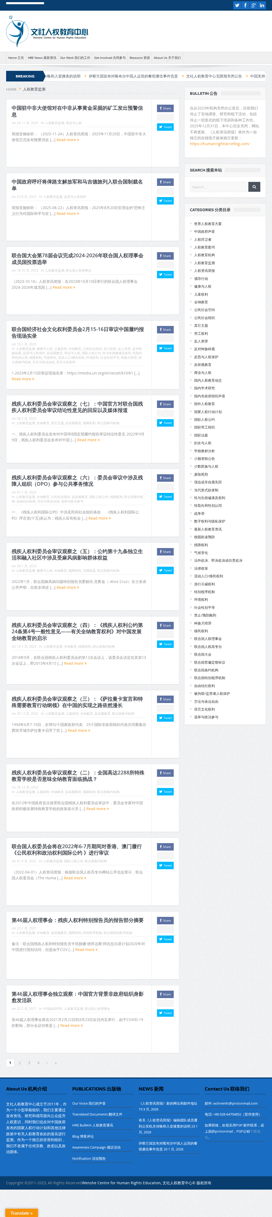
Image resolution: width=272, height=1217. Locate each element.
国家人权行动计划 (208, 411)
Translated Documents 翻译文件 (97, 1114)
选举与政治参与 (72, 501)
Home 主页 (16, 58)
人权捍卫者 (202, 239)
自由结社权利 (26, 501)
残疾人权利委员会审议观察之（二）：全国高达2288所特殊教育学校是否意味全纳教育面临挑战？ (78, 776)
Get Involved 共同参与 (110, 58)
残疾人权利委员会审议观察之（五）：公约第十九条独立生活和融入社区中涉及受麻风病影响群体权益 (77, 554)
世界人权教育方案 (208, 223)
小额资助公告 (204, 458)
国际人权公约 (91, 353)
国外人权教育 (204, 403)
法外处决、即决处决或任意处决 (218, 560)
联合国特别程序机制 (118, 932)
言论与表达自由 (43, 362)
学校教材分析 (204, 450)
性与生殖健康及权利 (117, 353)
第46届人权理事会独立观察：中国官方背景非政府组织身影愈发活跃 (78, 997)
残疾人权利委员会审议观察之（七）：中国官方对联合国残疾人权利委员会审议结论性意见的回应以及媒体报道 (77, 407)
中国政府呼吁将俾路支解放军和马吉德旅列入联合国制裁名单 (77, 185)
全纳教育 (75, 348)
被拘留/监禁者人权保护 (212, 693)
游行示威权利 (204, 584)
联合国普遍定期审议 (209, 662)
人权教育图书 (204, 247)
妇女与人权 (202, 442)
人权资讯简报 (204, 270)
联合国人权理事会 (78, 270)
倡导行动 (201, 278)
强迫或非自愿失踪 (208, 482)
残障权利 (35, 357)
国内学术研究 (204, 388)
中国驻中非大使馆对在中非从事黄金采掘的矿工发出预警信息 (77, 111)
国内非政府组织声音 (209, 396)
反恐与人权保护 (75, 196)
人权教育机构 (204, 254)
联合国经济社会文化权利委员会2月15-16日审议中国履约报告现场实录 (78, 332)
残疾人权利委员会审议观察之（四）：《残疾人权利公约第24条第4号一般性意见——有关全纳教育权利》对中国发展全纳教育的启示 (77, 632)
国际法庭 (201, 435)
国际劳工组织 (204, 427)
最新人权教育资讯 (208, 529)
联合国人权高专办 (208, 646)
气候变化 (50, 357)
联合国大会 (202, 654)
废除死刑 (201, 474)
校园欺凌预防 (204, 536)
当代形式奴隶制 (206, 490)
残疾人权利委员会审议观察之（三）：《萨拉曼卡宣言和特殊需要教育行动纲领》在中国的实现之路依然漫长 (77, 702)
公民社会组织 (92, 348)
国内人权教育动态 (208, 380)
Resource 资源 (140, 58)
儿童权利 (60, 348)
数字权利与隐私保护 (209, 521)
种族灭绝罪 (129, 357)
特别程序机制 (92, 932)
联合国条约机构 (108, 423)
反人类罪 (124, 348)
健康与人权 (45, 348)
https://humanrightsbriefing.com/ (220, 143)
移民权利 (201, 630)
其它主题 (57, 423)
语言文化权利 (65, 362)
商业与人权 (74, 123)
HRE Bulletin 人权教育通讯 (92, 1125)
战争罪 (199, 513)
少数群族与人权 (206, 466)
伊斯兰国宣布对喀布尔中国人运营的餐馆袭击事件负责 (104, 76)
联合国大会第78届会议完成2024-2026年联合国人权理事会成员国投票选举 (77, 259)
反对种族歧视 (204, 348)
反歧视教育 (55, 353)
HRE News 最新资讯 (42, 58)
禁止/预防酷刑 (205, 615)
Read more (67, 139)
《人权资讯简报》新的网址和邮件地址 (168, 1103)
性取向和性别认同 (208, 505)
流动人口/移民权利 (71, 357)
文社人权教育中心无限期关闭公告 (185, 76)
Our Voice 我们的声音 (89, 1103)
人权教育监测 (54, 123)
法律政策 (89, 570)
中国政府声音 (52, 1008)
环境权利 (92, 357)
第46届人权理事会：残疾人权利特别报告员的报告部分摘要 (78, 920)
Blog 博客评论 (83, 1136)
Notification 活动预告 (89, 1158)
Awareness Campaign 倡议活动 (96, 1147)
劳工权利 (110, 348)
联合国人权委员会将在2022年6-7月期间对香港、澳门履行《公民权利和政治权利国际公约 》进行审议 (77, 849)
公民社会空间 (204, 309)
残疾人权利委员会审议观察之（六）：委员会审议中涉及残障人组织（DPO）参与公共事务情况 (77, 481)
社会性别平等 (110, 357)
